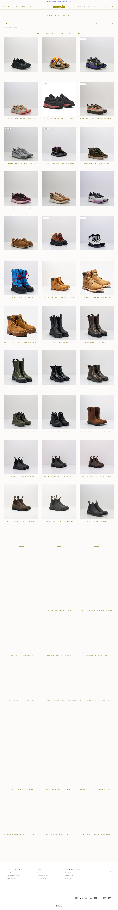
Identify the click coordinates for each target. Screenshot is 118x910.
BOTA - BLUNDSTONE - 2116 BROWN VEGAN (59, 655)
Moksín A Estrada (69, 875)
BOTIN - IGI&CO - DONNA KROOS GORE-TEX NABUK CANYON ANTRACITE (23, 745)
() (112, 6)
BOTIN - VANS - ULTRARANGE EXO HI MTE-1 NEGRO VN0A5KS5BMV (60, 163)
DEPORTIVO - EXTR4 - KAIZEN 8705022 (59, 208)
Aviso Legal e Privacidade (13, 875)
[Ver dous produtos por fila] (3, 23)
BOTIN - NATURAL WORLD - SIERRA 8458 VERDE (97, 163)
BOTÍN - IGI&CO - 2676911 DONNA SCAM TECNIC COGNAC (21, 789)
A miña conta (81, 6)
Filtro (112, 23)
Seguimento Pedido (41, 878)
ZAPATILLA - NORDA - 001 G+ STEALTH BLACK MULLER (21, 74)
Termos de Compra (11, 878)
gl (100, 6)
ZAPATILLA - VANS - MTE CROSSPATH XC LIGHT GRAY (21, 163)
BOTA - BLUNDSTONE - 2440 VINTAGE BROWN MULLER (21, 566)
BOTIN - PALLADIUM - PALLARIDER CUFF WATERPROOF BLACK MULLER (61, 432)
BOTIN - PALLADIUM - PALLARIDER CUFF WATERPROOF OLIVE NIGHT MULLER (25, 432)
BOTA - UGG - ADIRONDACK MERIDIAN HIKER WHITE (96, 253)
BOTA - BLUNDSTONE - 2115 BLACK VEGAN (21, 655)
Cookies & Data (10, 881)
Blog (32, 6)
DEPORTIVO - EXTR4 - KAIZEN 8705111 (96, 208)
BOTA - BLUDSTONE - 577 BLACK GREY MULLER (21, 700)
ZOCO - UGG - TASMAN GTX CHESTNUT (21, 253)
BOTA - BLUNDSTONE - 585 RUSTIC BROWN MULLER (21, 521)
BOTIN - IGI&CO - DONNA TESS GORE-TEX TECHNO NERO (96, 834)
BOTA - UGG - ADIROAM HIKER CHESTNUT (59, 253)
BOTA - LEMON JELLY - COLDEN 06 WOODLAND (96, 387)
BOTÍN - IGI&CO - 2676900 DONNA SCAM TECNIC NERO (96, 745)
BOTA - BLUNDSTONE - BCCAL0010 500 (96, 566)
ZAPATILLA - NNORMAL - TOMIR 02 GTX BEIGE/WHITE (21, 118)
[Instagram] (106, 871)
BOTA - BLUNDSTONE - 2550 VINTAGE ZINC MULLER (59, 566)
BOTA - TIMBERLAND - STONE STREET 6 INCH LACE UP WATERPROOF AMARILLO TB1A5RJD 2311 (30, 342)
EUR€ (94, 6)
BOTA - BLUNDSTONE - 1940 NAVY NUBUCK (96, 655)
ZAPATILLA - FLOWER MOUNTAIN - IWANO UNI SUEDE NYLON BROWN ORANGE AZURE (65, 74)
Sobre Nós (9, 873)
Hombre (15, 6)
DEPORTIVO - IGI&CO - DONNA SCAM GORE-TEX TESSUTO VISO (21, 834)
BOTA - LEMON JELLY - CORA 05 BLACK (59, 342)
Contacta (39, 873)
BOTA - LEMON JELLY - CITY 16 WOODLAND (96, 342)
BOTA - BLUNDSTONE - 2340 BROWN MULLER (59, 610)
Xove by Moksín (68, 878)
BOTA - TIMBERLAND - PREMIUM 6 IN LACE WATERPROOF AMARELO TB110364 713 (64, 297)
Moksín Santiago (68, 873)
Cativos (24, 6)
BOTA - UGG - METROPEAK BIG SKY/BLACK (21, 297)
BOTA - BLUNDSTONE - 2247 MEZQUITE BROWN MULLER (96, 610)
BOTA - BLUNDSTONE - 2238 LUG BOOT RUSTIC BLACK (59, 476)
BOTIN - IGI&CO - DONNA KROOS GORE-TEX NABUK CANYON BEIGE (60, 745)
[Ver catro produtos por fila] (6, 23)
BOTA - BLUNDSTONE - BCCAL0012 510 (21, 604)
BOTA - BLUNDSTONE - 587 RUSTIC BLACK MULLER (59, 521)
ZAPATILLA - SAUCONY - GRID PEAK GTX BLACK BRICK (59, 118)
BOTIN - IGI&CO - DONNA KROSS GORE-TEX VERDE (59, 789)
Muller (6, 6)
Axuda (89, 6)
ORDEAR (98, 23)
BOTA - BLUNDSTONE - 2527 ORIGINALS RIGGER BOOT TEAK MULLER (98, 432)
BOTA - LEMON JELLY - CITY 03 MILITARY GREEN (21, 387)
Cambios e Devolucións (42, 875)
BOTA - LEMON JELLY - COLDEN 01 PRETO (59, 387)
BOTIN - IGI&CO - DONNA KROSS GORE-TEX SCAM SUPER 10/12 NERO (61, 700)
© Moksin (9, 899)
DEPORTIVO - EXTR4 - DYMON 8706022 (21, 208)
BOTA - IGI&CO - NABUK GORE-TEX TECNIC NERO (59, 834)
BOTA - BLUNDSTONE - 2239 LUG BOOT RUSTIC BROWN (97, 476)
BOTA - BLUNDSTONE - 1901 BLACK (96, 521)
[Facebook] (102, 871)
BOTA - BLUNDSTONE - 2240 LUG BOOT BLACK (21, 476)
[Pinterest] (110, 871)
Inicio (5, 27)
